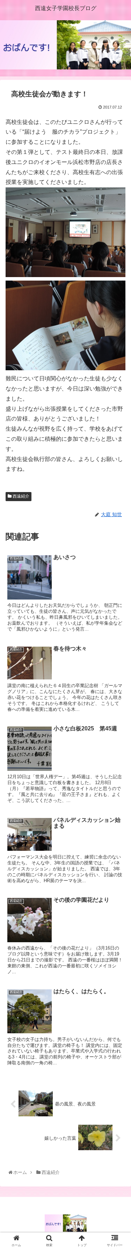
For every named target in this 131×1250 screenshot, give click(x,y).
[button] (117, 825)
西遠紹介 (20, 496)
